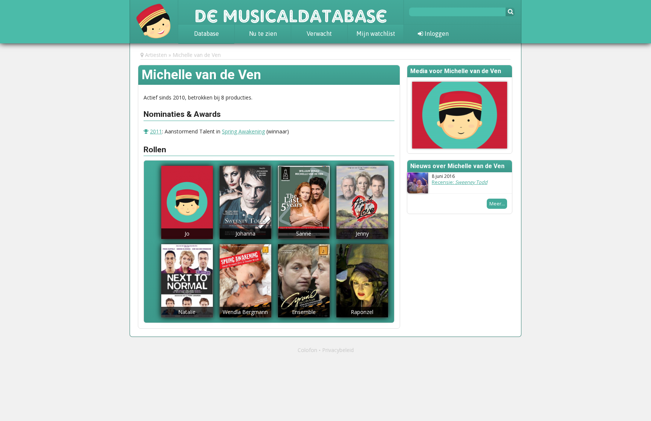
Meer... (497, 203)
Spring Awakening (243, 131)
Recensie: (459, 182)
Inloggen (436, 33)
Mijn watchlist (375, 33)
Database (206, 33)
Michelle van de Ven (197, 54)
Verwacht (319, 33)
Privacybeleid (338, 350)
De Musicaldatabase (290, 12)
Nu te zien (263, 33)
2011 (156, 131)
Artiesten (156, 54)
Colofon (307, 350)
